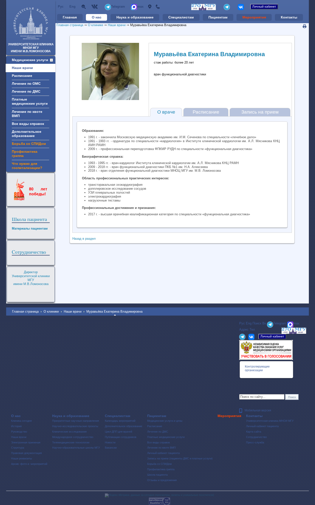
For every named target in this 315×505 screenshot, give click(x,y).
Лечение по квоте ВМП (161, 447)
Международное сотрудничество (72, 437)
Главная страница (70, 25)
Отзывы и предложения (162, 480)
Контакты (289, 17)
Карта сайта (253, 431)
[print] (304, 26)
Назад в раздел (84, 238)
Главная (70, 17)
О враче (166, 112)
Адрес (149, 7)
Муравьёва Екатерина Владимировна (158, 25)
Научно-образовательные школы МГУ (76, 447)
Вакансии (111, 447)
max (140, 6)
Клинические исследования (69, 431)
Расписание (206, 112)
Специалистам (181, 17)
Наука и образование (135, 17)
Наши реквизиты (21, 458)
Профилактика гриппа (160, 469)
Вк (95, 7)
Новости (110, 442)
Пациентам (217, 17)
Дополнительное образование (123, 426)
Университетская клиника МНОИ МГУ (270, 420)
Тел (158, 7)
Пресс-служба (255, 442)
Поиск (83, 7)
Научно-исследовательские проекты (75, 426)
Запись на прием (260, 112)
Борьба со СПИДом (159, 463)
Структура (17, 447)
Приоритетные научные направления (75, 420)
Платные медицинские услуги (166, 437)
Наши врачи (117, 25)
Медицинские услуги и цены (164, 420)
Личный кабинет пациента (163, 453)
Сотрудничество (256, 437)
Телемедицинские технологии (70, 442)
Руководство (19, 431)
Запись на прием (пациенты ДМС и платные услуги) (180, 458)
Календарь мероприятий (120, 420)
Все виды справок (158, 442)
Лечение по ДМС (157, 431)
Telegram (118, 6)
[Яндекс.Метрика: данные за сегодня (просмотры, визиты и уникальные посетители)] (159, 495)
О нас (96, 17)
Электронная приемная (25, 442)
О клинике (95, 25)
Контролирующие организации (257, 368)
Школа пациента (29, 219)
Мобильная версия (258, 410)
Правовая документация (26, 453)
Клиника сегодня (21, 420)
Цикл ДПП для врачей (118, 431)
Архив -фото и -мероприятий (29, 463)
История (16, 426)
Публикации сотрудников (120, 437)
